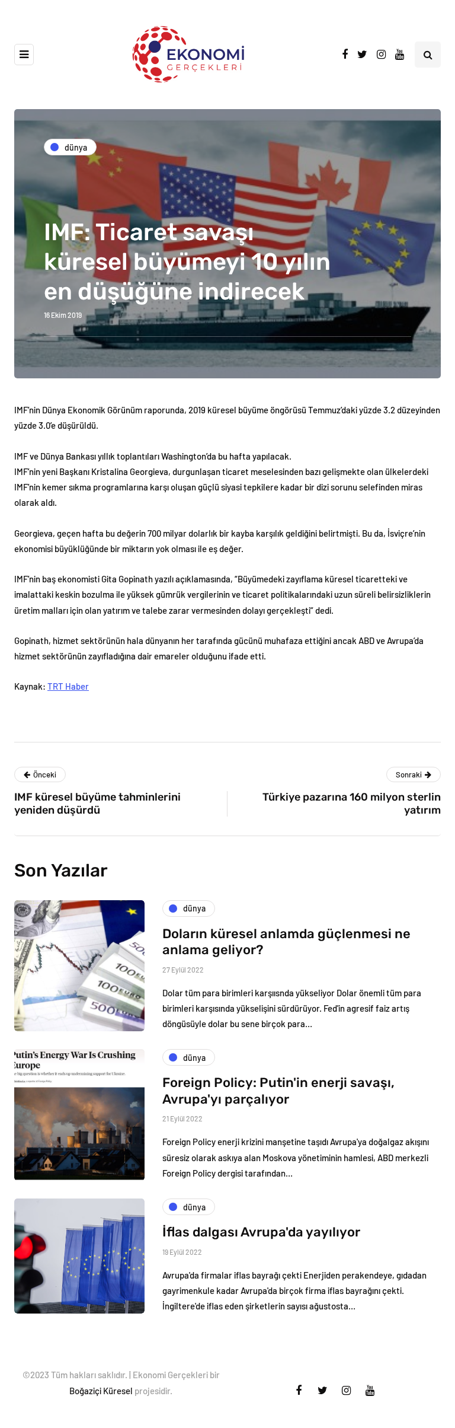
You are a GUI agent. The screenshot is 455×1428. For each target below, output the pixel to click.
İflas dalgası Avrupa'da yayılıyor (261, 1232)
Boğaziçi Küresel (101, 1390)
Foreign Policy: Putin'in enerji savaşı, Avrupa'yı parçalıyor (278, 1091)
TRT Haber (68, 686)
